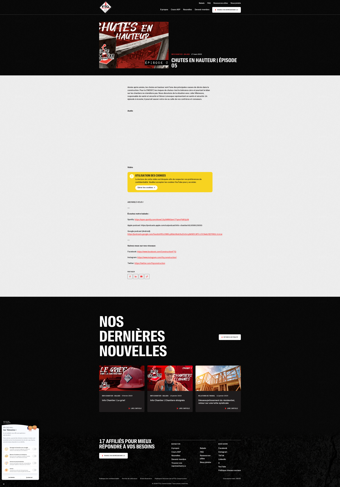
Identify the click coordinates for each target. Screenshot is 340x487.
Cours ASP (175, 9)
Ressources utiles (220, 3)
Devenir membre (202, 9)
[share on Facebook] (130, 276)
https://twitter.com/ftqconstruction (150, 263)
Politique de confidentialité (109, 479)
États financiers (146, 479)
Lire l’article (136, 408)
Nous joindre (236, 3)
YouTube (222, 466)
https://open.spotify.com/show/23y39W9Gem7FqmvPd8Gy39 (162, 219)
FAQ (209, 3)
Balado (202, 3)
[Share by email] (141, 276)
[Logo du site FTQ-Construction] (105, 7)
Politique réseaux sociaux (229, 470)
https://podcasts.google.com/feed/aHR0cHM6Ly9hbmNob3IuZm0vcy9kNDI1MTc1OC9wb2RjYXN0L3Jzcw (175, 234)
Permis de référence (129, 479)
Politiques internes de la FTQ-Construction (171, 479)
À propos (164, 9)
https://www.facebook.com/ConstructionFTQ (156, 252)
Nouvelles (187, 9)
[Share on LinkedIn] (135, 276)
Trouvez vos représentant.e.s (227, 10)
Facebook (222, 448)
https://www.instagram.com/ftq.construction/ (157, 257)
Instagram (222, 452)
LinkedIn (222, 459)
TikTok (221, 455)
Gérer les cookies (145, 187)
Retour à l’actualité (231, 337)
